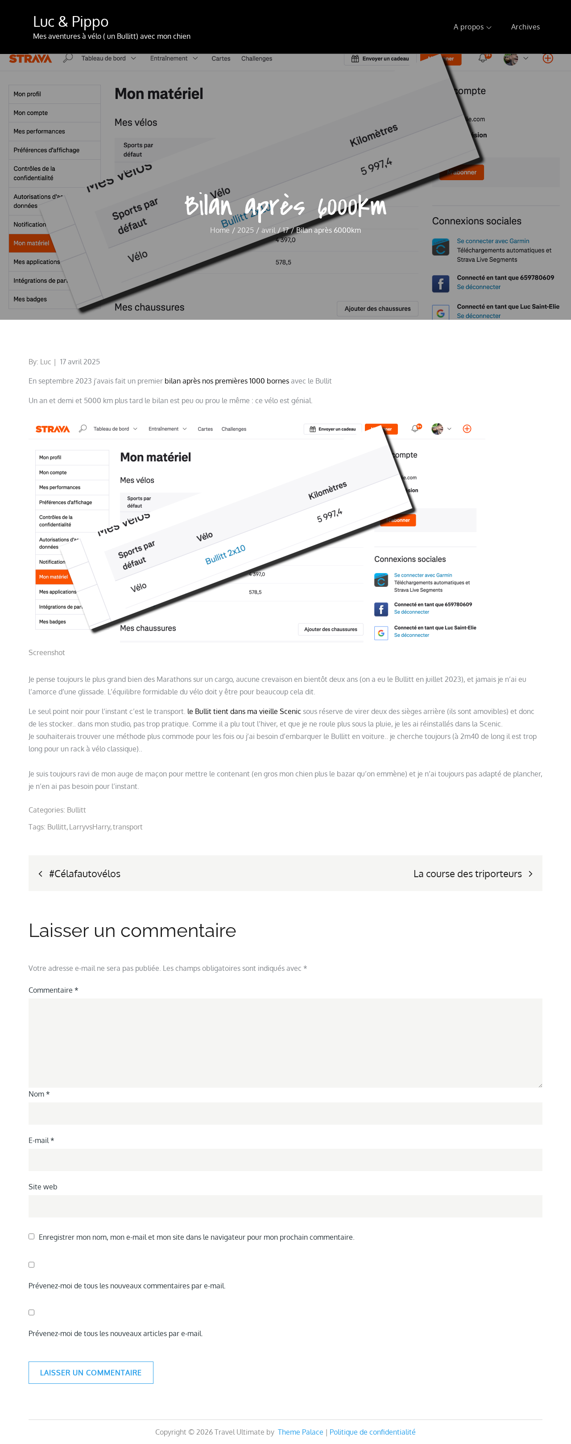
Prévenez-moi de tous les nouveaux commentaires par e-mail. (127, 1285)
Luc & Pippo (71, 21)
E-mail (41, 1140)
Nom (39, 1093)
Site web (43, 1186)
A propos (469, 26)
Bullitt (76, 809)
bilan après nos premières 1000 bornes (227, 380)
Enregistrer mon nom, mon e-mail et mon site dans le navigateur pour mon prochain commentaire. (197, 1237)
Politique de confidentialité (373, 1431)
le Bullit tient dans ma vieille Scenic (244, 711)
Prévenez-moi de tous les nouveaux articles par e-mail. (116, 1333)
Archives (525, 26)
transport (128, 826)
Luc (45, 361)
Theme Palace (300, 1431)
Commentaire (54, 990)
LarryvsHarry (89, 826)
